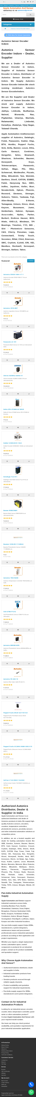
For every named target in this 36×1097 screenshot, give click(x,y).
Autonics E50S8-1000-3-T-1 (13, 274)
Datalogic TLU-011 (10, 477)
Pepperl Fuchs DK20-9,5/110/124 (15, 713)
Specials (3, 1075)
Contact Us (4, 1060)
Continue (30, 260)
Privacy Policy (5, 1053)
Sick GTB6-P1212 (9, 611)
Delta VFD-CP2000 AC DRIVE (13, 409)
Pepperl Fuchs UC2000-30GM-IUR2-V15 (17, 746)
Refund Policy (5, 1045)
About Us (4, 1049)
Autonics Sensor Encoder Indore (20, 29)
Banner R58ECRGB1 (10, 510)
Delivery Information (7, 1051)
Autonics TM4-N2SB (10, 578)
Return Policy (4, 1047)
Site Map (3, 1064)
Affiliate (3, 1073)
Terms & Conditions (6, 1055)
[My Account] (25, 2)
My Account (4, 1080)
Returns (3, 1062)
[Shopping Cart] (30, 2)
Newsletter (4, 1086)
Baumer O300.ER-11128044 (13, 544)
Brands (3, 1069)
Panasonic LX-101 (9, 342)
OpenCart (11, 1093)
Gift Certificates (5, 1071)
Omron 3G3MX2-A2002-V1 (13, 375)
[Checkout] (33, 2)
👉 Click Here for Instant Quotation (18, 35)
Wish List (3, 1084)
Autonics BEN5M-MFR (11, 645)
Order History (5, 1082)
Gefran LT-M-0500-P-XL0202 (13, 780)
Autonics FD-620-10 (10, 679)
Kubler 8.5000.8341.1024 (12, 443)
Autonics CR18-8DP (10, 308)
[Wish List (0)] (28, 2)
